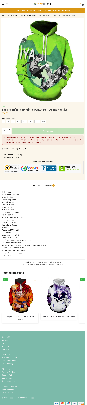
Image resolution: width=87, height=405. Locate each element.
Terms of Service (8, 372)
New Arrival (44, 264)
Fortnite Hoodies (8, 389)
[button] (81, 4)
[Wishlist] (35, 280)
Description (36, 185)
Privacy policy (7, 369)
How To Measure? (9, 361)
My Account (6, 340)
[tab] (36, 185)
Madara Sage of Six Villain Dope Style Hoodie (58, 317)
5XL (43, 122)
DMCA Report (7, 349)
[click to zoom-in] (43, 60)
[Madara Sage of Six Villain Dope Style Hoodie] (59, 295)
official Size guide (34, 137)
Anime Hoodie (29, 398)
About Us (5, 346)
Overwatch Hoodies (9, 386)
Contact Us (6, 337)
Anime (36, 264)
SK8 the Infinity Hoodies (29, 15)
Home (4, 15)
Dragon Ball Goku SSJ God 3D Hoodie (20, 317)
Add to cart (48, 131)
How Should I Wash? (10, 358)
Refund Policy (7, 378)
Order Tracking (7, 364)
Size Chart (6, 355)
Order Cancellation (9, 381)
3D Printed (29, 264)
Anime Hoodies (13, 15)
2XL (24, 122)
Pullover (52, 264)
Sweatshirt (59, 264)
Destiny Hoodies (8, 392)
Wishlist (5, 343)
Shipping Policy (7, 375)
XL (18, 122)
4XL (37, 122)
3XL (30, 122)
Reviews (49, 185)
